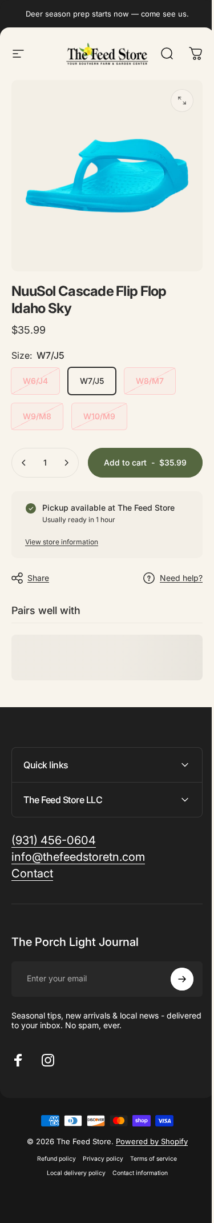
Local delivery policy (71, 1202)
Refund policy (52, 1188)
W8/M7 (150, 381)
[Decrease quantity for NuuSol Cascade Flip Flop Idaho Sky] (24, 462)
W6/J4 (35, 381)
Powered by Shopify (147, 1170)
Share (38, 578)
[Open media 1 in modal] (182, 100)
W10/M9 (99, 416)
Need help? (181, 578)
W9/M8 (37, 416)
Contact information (135, 1202)
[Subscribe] (173, 1008)
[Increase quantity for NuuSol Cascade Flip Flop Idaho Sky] (66, 462)
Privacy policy (99, 1188)
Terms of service (149, 1188)
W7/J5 (92, 381)
